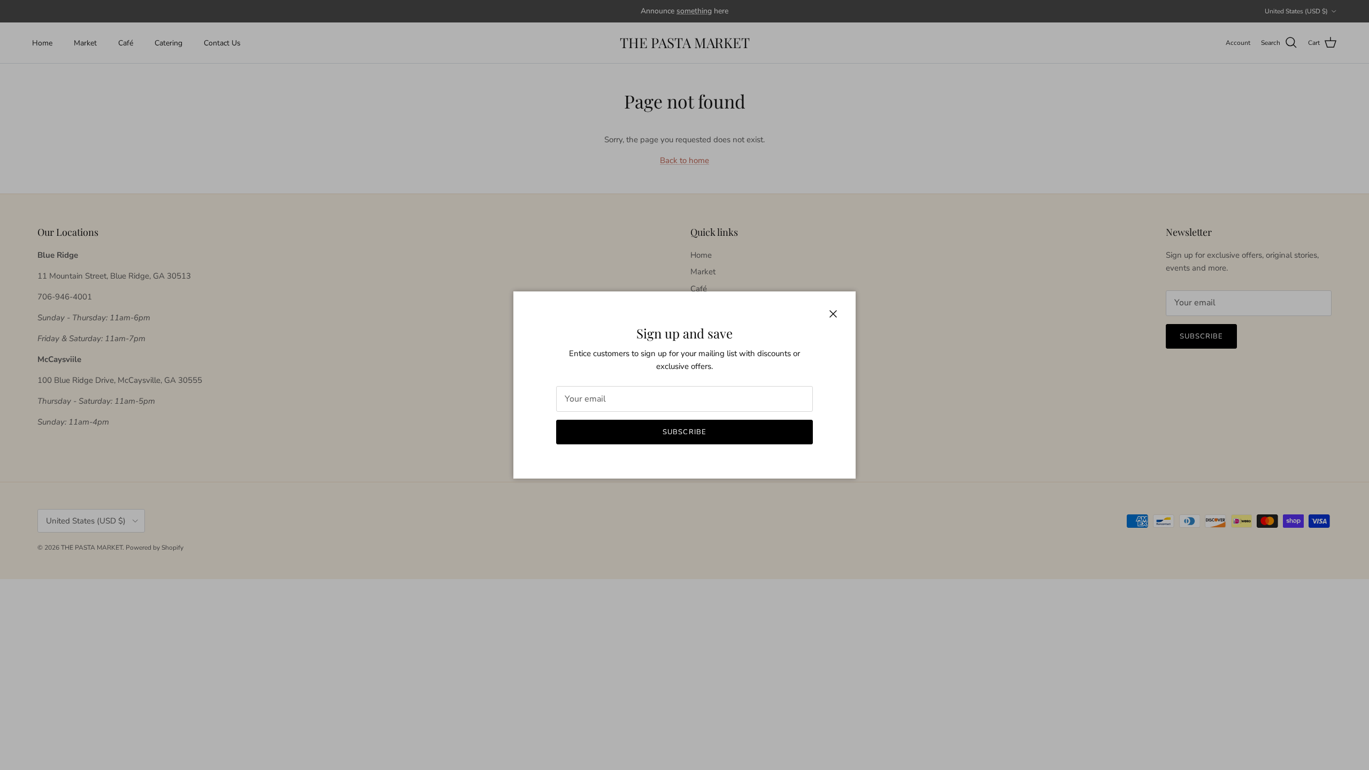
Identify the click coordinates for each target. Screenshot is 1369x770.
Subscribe (684, 432)
